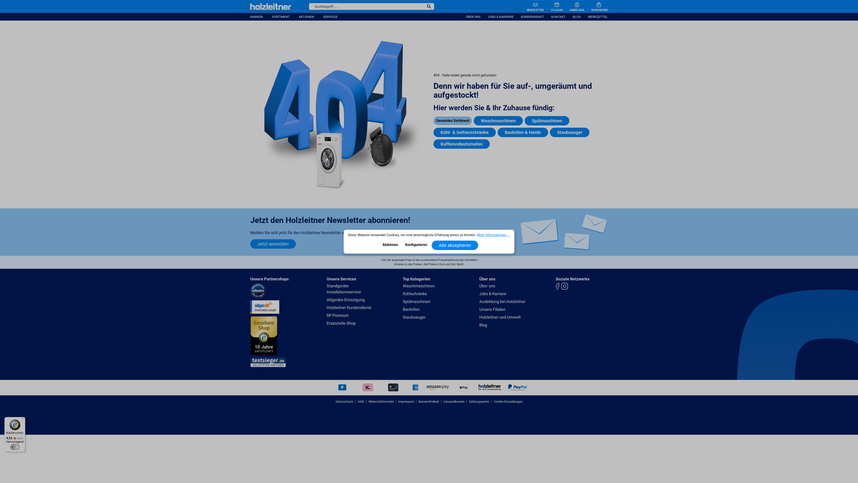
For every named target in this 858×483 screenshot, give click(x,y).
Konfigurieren (416, 245)
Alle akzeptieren (455, 245)
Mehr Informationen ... (493, 235)
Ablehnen (390, 245)
